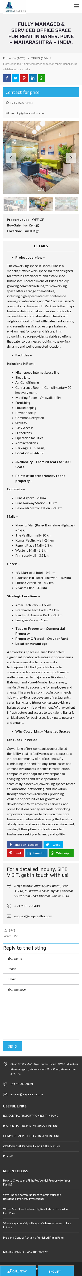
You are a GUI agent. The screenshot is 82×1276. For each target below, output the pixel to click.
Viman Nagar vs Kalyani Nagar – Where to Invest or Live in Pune (37, 1225)
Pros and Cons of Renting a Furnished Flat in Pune (33, 1237)
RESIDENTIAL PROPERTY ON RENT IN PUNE (30, 1115)
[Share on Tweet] (15, 78)
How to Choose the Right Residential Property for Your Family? (36, 1182)
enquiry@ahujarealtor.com (27, 113)
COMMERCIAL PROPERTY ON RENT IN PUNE (31, 1136)
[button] (71, 158)
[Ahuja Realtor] (13, 7)
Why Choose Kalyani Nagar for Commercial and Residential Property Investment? (32, 1197)
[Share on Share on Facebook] (7, 78)
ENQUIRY (54, 1271)
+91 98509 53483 (21, 103)
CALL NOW (19, 1271)
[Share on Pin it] (24, 78)
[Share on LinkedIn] (33, 78)
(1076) (14, 58)
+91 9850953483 (27, 906)
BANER (30, 231)
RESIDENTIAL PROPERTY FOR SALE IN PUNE (30, 1126)
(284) (39, 58)
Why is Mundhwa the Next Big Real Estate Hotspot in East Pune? (35, 1211)
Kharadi (8, 1156)
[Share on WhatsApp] (41, 78)
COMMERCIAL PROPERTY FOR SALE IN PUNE (31, 1146)
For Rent (29, 225)
